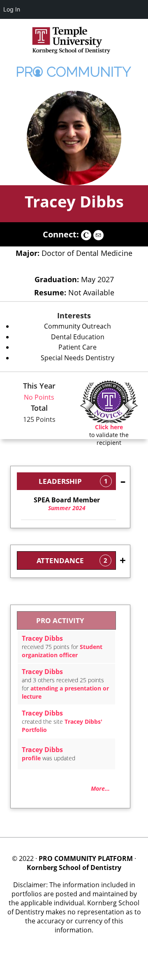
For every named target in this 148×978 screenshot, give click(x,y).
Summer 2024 (67, 504)
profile (31, 758)
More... (100, 788)
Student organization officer (62, 651)
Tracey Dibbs (74, 201)
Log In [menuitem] (11, 9)
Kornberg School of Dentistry (74, 867)
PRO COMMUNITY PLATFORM (86, 858)
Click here (109, 427)
